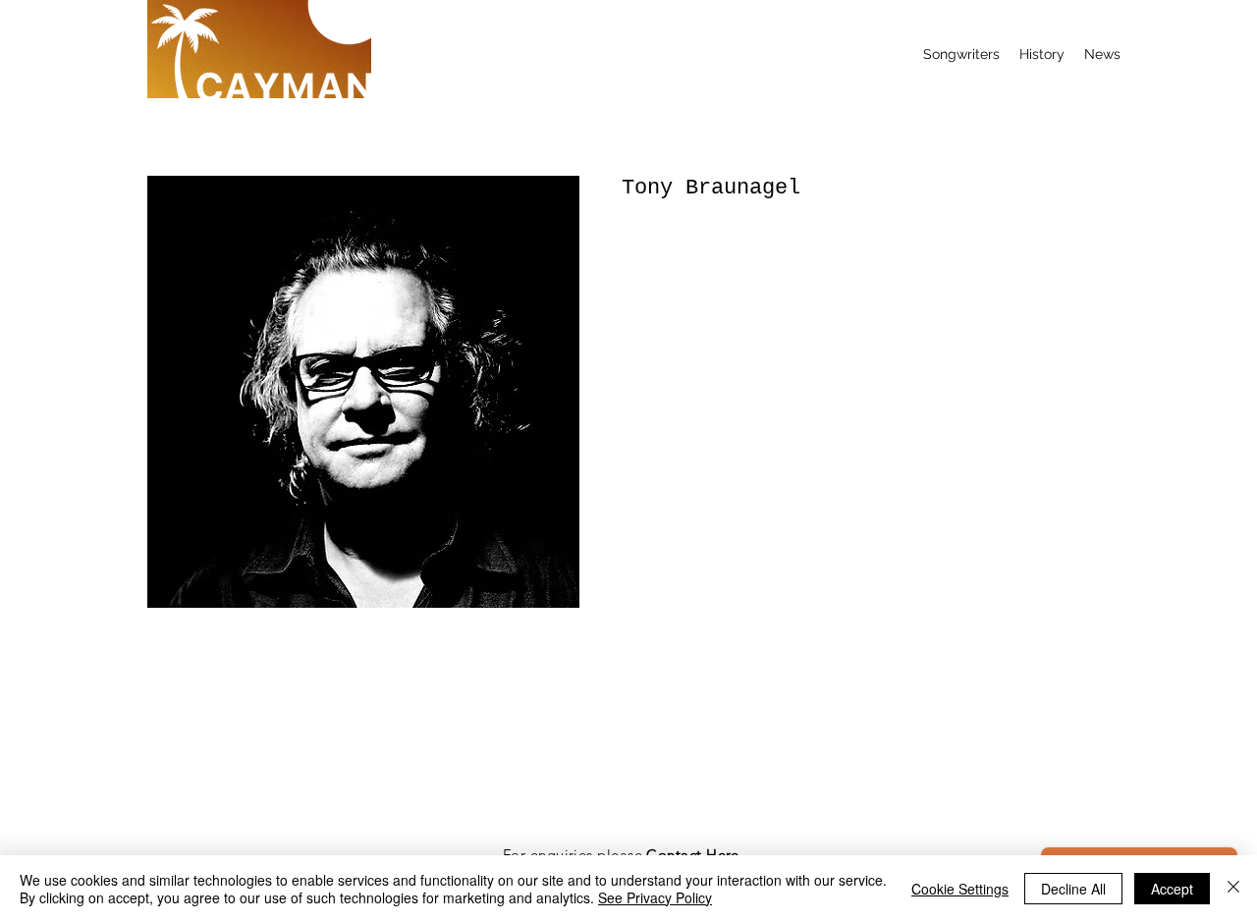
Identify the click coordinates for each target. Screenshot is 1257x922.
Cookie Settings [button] (960, 888)
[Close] (1233, 888)
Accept (1172, 888)
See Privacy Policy (655, 897)
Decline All (1073, 888)
